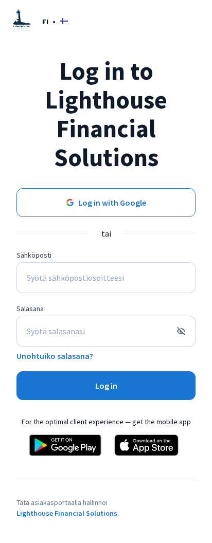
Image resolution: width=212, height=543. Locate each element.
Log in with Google (112, 202)
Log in (106, 386)
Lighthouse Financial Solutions (66, 513)
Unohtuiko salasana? (54, 356)
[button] (55, 21)
